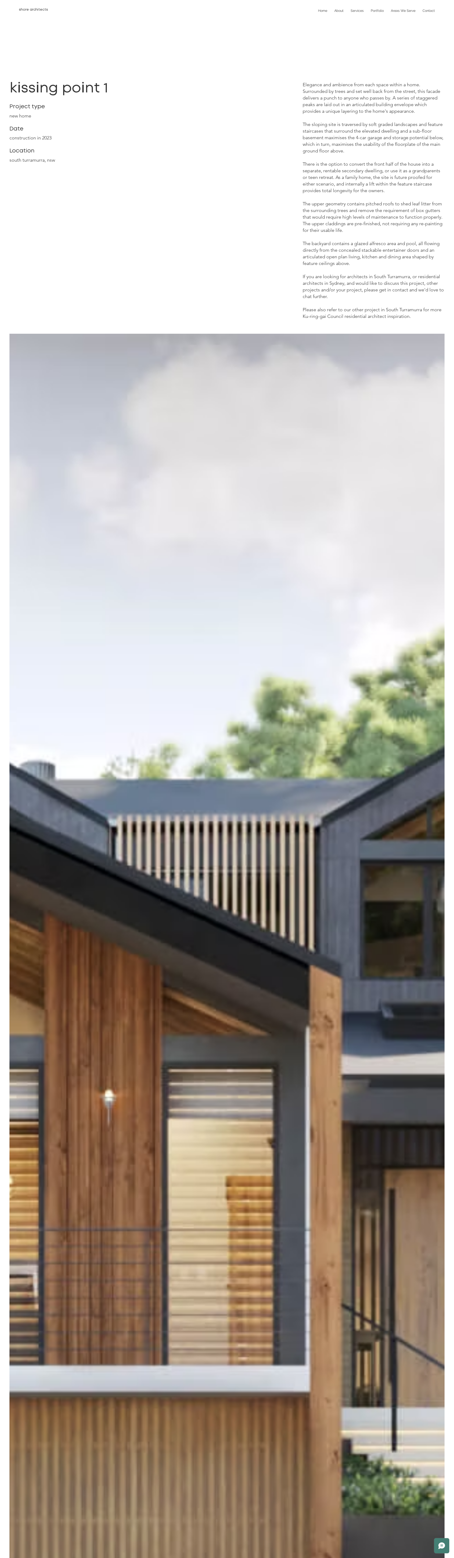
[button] (357, 11)
